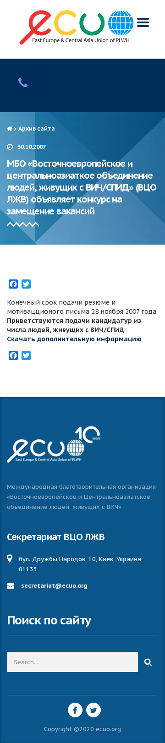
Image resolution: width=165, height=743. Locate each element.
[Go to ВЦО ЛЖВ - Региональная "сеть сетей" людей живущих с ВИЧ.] (9, 128)
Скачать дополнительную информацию (74, 339)
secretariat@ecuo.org (54, 586)
